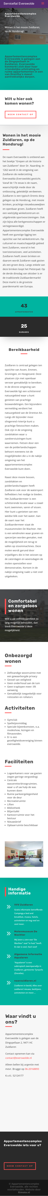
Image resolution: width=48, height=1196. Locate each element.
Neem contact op (20, 114)
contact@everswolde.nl (18, 1057)
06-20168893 (32, 1069)
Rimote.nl (24, 1192)
